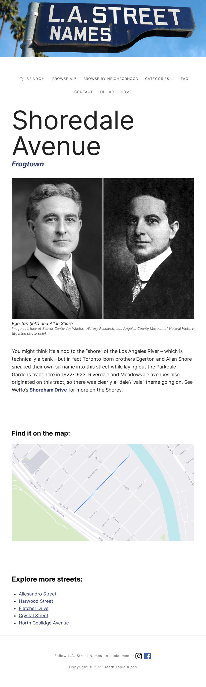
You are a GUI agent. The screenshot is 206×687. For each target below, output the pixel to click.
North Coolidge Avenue (44, 623)
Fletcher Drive (34, 608)
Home (126, 92)
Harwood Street (36, 601)
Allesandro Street (37, 594)
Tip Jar (107, 92)
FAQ (185, 79)
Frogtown (28, 164)
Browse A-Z (64, 79)
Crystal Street (33, 615)
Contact (83, 92)
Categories (157, 79)
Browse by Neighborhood (110, 79)
